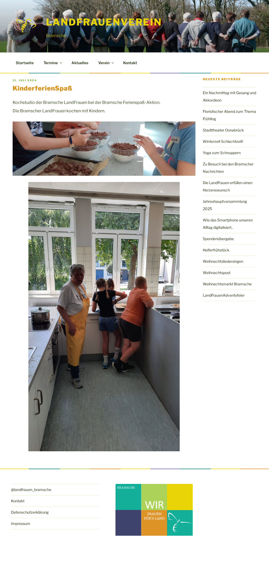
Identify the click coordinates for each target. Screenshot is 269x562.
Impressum (20, 523)
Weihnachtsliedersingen (223, 261)
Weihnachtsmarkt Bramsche (227, 284)
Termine (51, 62)
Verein (104, 62)
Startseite (25, 62)
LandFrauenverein (104, 22)
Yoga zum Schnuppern (222, 152)
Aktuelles (79, 62)
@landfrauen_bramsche (31, 489)
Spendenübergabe (218, 238)
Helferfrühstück (216, 250)
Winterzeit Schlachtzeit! (223, 141)
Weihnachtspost (216, 272)
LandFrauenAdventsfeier (224, 295)
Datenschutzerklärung (30, 512)
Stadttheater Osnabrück (223, 130)
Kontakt (130, 62)
